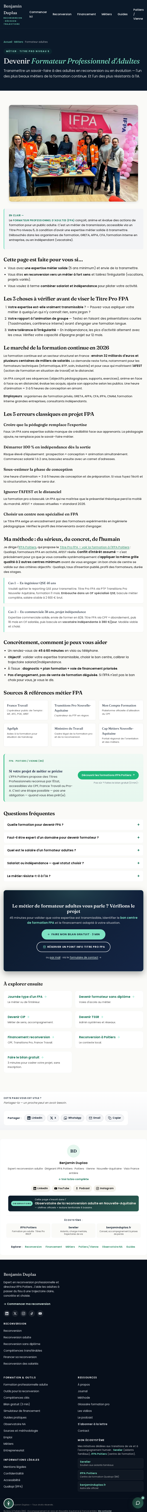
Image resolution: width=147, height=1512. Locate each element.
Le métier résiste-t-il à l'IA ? (29, 876)
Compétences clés (16, 1398)
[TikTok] (32, 1313)
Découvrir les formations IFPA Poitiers (108, 775)
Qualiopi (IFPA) (13, 1486)
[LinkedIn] (7, 1313)
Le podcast (85, 1417)
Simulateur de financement (22, 1411)
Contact (83, 1431)
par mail (55, 957)
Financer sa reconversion (20, 1357)
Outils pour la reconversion (21, 1391)
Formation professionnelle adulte (26, 1384)
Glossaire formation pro (94, 1404)
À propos (84, 1384)
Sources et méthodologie (21, 1431)
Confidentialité (14, 1473)
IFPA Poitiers (27, 547)
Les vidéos (85, 1411)
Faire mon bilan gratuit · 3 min (75, 934)
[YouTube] (40, 1313)
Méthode (84, 1398)
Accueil (8, 42)
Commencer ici (38, 14)
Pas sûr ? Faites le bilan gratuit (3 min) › (116, 782)
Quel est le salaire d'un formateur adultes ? (41, 850)
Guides (123, 14)
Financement (86, 14)
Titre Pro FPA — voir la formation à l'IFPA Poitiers (94, 547)
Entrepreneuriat (14, 1450)
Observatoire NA (112, 1247)
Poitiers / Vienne (138, 14)
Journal (82, 1391)
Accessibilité (12, 1480)
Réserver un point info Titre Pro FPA (76, 947)
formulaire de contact (84, 957)
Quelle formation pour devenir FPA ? (35, 825)
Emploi (8, 1437)
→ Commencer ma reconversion (27, 1304)
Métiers (107, 14)
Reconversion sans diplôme (22, 1344)
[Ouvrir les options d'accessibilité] (9, 1503)
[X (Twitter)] (15, 1313)
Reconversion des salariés (21, 1364)
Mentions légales (15, 1467)
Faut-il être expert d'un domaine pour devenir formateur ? (53, 837)
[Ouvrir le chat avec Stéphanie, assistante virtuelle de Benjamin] (137, 1502)
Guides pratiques (15, 1417)
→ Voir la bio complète (73, 1179)
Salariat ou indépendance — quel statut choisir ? (45, 863)
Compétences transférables (23, 1350)
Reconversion (62, 14)
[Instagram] (23, 1313)
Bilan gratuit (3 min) (17, 1404)
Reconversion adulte (17, 1337)
